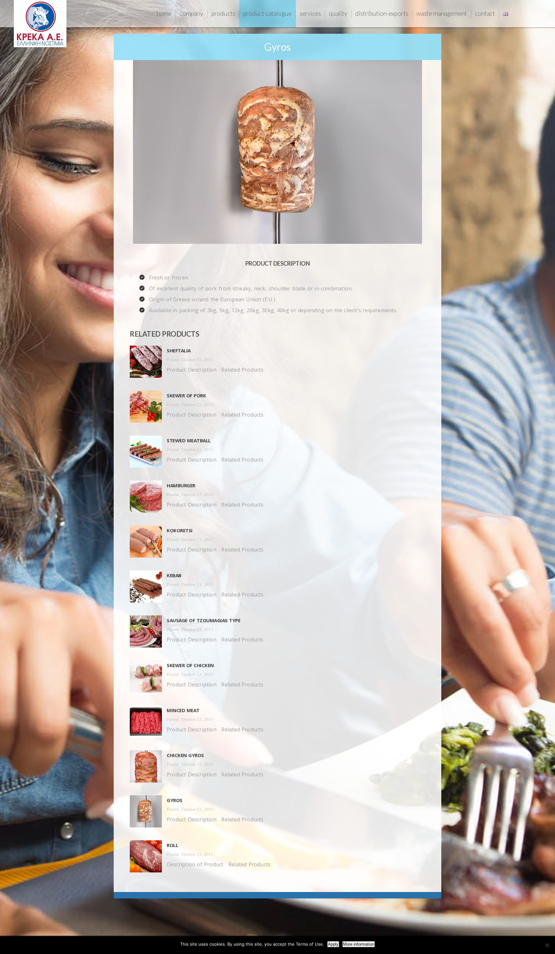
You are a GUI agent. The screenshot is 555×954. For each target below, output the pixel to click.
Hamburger (181, 485)
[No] (547, 945)
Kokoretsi (180, 530)
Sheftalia (179, 350)
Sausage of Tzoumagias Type (203, 620)
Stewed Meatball (189, 440)
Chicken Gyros (185, 755)
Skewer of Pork (186, 395)
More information (358, 944)
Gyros (174, 800)
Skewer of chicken (190, 665)
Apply (333, 944)
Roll (172, 845)
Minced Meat (183, 710)
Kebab (174, 575)
